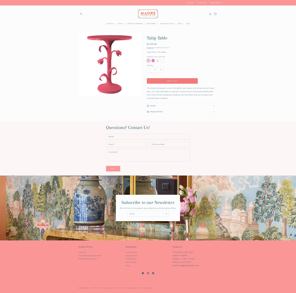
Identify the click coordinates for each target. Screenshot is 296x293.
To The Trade (201, 3)
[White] (157, 60)
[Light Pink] (148, 60)
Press (128, 266)
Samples (190, 3)
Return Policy (131, 262)
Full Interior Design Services (90, 256)
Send (113, 169)
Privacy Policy (131, 259)
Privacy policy (107, 288)
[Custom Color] (162, 60)
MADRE (86, 288)
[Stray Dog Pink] (153, 60)
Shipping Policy (132, 256)
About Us (82, 252)
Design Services (216, 3)
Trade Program (131, 252)
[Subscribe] (166, 214)
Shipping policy (131, 288)
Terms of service (119, 288)
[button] (81, 13)
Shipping (150, 47)
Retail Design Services (88, 259)
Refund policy (96, 288)
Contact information (144, 288)
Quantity (150, 65)
